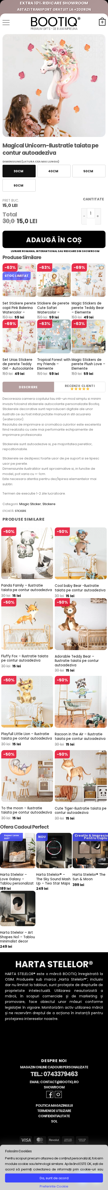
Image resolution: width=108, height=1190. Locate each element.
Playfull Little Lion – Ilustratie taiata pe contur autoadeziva (26, 736)
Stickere (49, 504)
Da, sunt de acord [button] (54, 1178)
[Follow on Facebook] (49, 1094)
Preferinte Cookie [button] (54, 1186)
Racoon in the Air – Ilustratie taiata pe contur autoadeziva (80, 736)
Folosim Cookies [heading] (18, 1151)
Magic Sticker (30, 504)
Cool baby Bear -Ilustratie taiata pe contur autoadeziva (80, 588)
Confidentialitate (54, 1116)
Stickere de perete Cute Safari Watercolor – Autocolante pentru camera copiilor (54, 312)
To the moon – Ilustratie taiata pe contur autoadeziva (26, 810)
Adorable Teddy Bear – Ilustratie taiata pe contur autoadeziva (77, 661)
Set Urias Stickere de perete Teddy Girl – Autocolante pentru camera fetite (18, 369)
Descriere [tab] (28, 387)
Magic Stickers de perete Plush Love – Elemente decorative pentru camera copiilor (88, 369)
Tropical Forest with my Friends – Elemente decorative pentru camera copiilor (54, 369)
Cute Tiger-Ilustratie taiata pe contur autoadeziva (80, 810)
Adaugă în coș (54, 240)
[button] (6, 22)
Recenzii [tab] (72, 386)
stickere (20, 511)
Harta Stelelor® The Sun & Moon (89, 876)
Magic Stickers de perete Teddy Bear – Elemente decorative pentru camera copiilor (88, 312)
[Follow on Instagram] (58, 1094)
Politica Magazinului (54, 1105)
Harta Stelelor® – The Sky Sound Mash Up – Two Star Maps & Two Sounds (53, 881)
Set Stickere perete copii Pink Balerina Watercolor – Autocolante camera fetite (19, 312)
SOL (54, 1121)
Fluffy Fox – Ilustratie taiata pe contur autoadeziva (24, 658)
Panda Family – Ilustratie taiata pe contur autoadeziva (26, 587)
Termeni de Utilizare (54, 1110)
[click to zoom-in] (54, 85)
